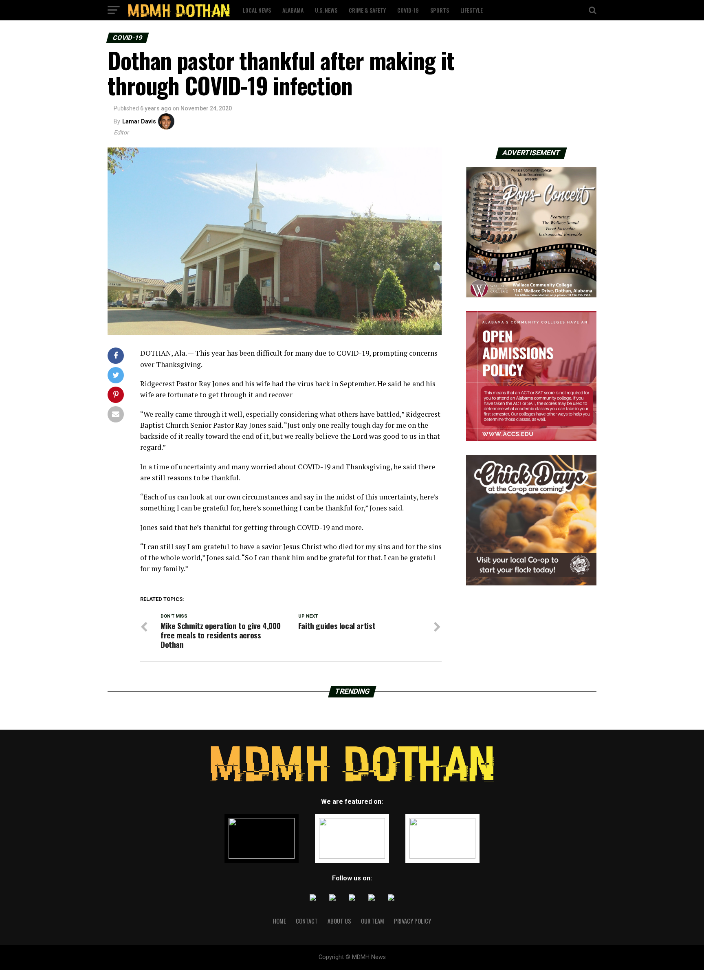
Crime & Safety (367, 10)
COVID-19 (408, 10)
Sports (439, 10)
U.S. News (326, 10)
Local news (257, 10)
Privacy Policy (412, 921)
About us (339, 921)
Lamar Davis (139, 121)
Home (279, 921)
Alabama (293, 10)
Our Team (372, 921)
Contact (307, 921)
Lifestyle (471, 10)
